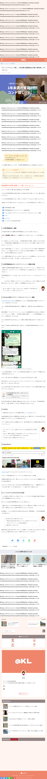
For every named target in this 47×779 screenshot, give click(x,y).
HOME (24, 773)
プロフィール (22, 775)
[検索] (43, 631)
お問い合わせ (15, 775)
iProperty (6, 213)
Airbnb (5, 215)
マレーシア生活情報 (13, 546)
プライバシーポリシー (30, 775)
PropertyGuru (10, 300)
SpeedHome (7, 218)
